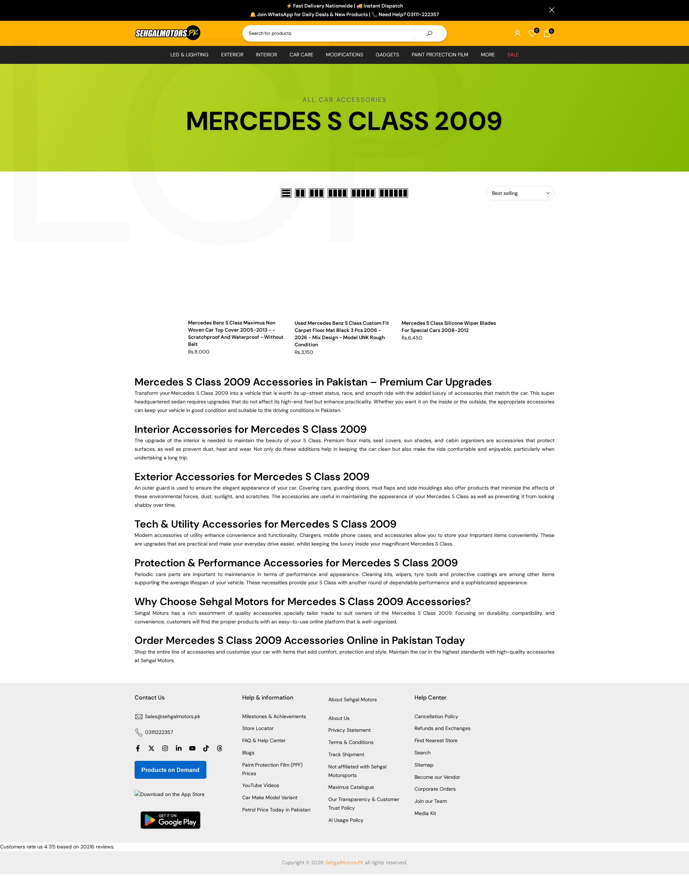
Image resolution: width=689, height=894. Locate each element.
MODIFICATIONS (344, 54)
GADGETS (387, 54)
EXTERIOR (232, 54)
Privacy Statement (349, 730)
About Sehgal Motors (352, 699)
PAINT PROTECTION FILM (440, 54)
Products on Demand (170, 770)
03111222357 (159, 732)
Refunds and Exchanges (442, 728)
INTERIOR (266, 54)
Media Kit (425, 813)
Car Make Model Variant (269, 797)
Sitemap (423, 765)
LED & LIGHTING (189, 54)
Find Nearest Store (436, 740)
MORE (488, 54)
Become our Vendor (437, 777)
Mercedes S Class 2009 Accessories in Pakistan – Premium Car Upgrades (313, 382)
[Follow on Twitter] (151, 748)
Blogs (248, 752)
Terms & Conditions (351, 742)
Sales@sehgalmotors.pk (172, 716)
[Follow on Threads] (219, 748)
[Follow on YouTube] (192, 748)
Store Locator (257, 728)
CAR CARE (301, 54)
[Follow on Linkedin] (178, 748)
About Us (339, 718)
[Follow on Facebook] (138, 748)
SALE (513, 54)
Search (422, 752)
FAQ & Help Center (264, 740)
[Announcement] (344, 10)
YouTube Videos (260, 785)
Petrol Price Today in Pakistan (276, 809)
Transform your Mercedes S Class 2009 (181, 393)
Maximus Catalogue (351, 787)
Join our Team (430, 801)
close (137, 10)
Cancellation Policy (436, 716)
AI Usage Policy (346, 820)
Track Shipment (346, 754)
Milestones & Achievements (274, 716)
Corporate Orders (435, 789)
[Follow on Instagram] (165, 748)
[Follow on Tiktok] (206, 748)
